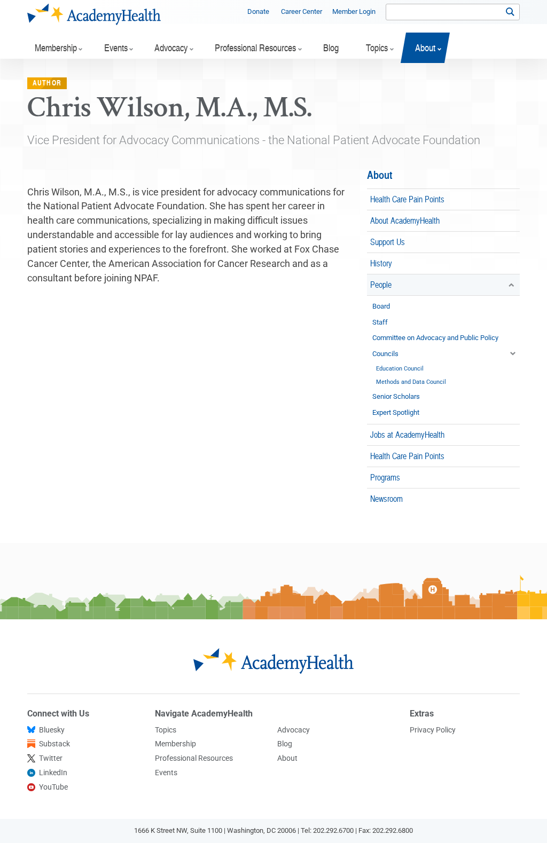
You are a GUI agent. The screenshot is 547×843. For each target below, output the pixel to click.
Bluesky (52, 730)
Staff (380, 322)
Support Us (387, 241)
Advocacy (293, 730)
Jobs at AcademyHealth (407, 434)
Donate (258, 11)
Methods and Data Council (411, 382)
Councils (385, 354)
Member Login (354, 11)
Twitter (50, 758)
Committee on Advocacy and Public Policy (435, 338)
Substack (54, 743)
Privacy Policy (433, 730)
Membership (175, 743)
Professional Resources (194, 758)
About (379, 174)
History (381, 263)
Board (381, 306)
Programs (385, 477)
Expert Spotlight (395, 412)
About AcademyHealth (405, 220)
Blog (284, 743)
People (381, 284)
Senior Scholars (396, 396)
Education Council (400, 368)
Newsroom (386, 498)
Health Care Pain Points (407, 199)
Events (166, 772)
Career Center (301, 11)
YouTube (53, 787)
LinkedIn (53, 772)
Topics (165, 730)
